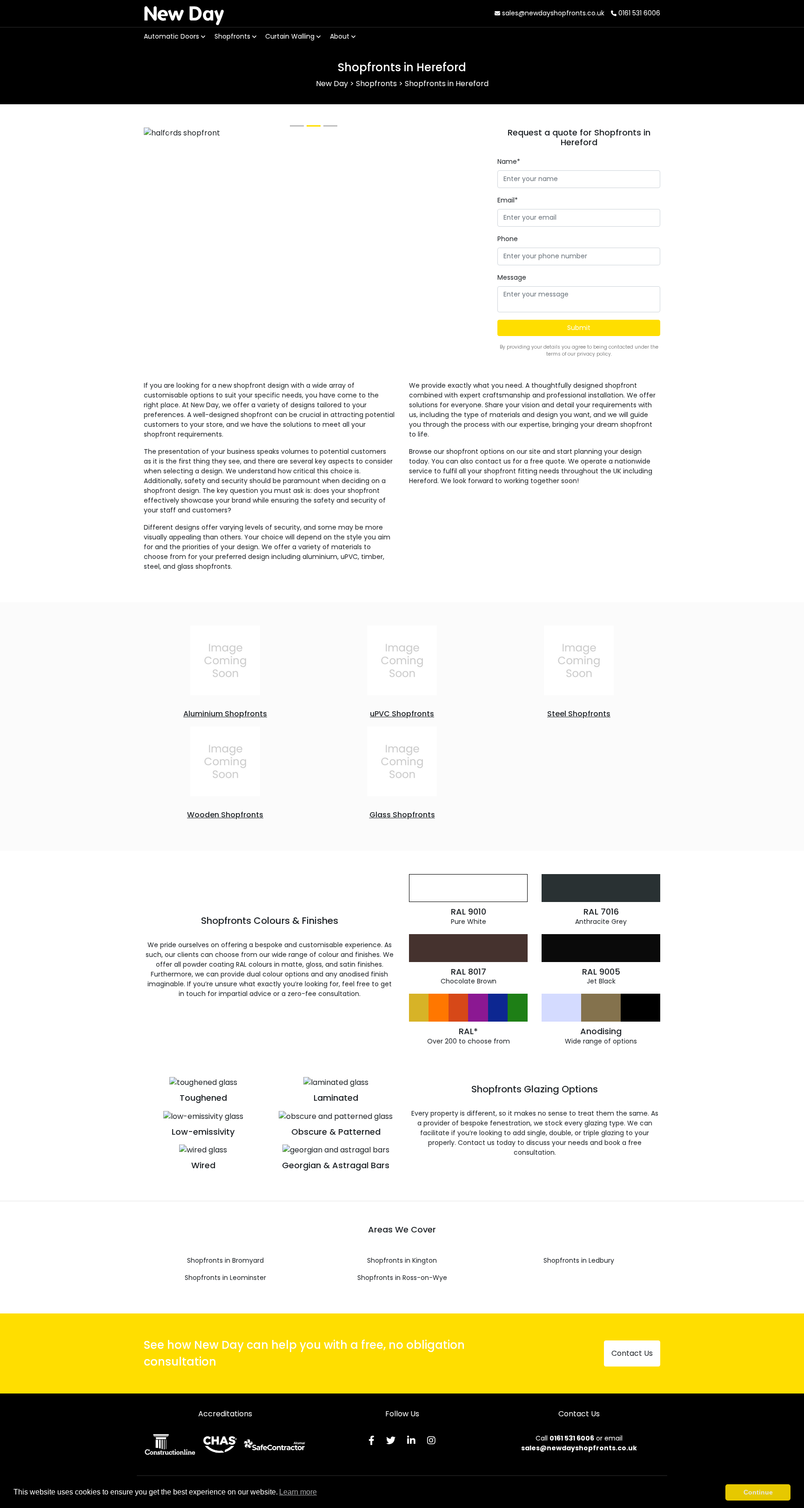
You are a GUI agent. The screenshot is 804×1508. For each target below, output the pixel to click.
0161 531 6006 (638, 13)
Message (511, 277)
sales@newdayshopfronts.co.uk (552, 13)
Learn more (298, 1492)
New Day (184, 13)
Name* (508, 161)
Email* (507, 200)
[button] (169, 133)
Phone (507, 238)
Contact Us (632, 1353)
